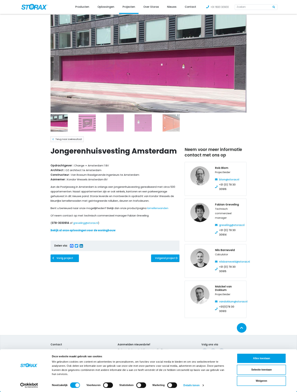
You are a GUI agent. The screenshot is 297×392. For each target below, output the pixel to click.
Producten (82, 7)
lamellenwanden (157, 208)
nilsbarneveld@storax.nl (234, 261)
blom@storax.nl (229, 179)
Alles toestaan (261, 358)
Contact (190, 7)
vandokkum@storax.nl (233, 301)
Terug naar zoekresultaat (69, 139)
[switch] (108, 385)
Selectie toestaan (261, 369)
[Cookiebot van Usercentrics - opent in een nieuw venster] (29, 385)
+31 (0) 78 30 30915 (227, 269)
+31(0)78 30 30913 (226, 309)
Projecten (129, 7)
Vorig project (65, 258)
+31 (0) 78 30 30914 (227, 232)
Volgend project (165, 258)
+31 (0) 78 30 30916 (227, 187)
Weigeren (261, 380)
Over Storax (151, 7)
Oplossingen (105, 7)
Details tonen (191, 385)
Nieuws (172, 7)
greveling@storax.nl (85, 223)
